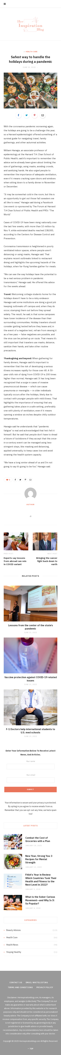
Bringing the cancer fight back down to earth (46, 561)
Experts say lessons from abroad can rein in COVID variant (15, 561)
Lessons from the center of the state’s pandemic (30, 627)
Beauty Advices (13, 930)
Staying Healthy (13, 952)
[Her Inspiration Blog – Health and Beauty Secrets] (30, 24)
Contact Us (15, 982)
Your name (30, 761)
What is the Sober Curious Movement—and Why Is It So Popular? (40, 900)
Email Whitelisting (37, 982)
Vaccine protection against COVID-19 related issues (30, 679)
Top (31, 1049)
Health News (12, 944)
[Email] (43, 115)
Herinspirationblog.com (28, 997)
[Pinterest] (35, 115)
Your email (30, 775)
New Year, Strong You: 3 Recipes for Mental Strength (38, 859)
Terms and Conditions (20, 987)
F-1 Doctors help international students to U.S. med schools (30, 731)
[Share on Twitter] (26, 115)
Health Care (31, 52)
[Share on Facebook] (18, 115)
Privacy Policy (44, 987)
